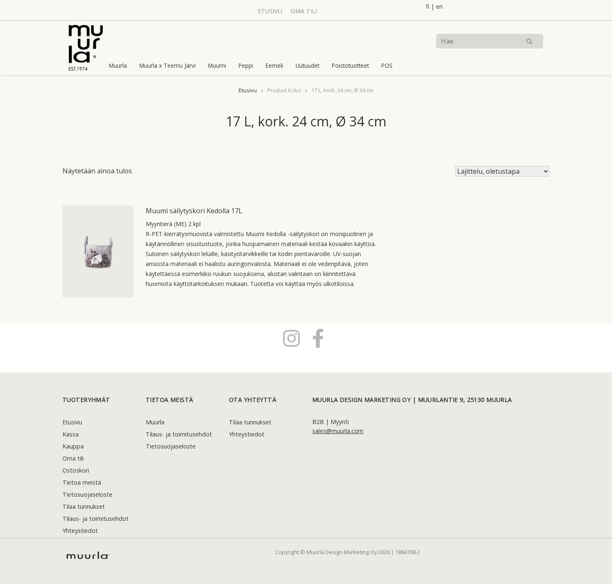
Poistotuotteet (350, 65)
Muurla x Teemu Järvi (167, 65)
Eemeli (274, 65)
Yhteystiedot (80, 531)
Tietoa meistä (81, 482)
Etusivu (270, 11)
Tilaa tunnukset (83, 506)
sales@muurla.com (337, 431)
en (439, 6)
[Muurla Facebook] (318, 338)
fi (427, 6)
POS (387, 65)
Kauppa (73, 446)
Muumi (217, 65)
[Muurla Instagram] (291, 338)
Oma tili (304, 11)
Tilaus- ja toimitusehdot (95, 518)
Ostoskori (75, 470)
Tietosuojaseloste (87, 494)
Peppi (246, 65)
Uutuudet (307, 65)
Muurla (118, 65)
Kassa (70, 434)
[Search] (529, 41)
